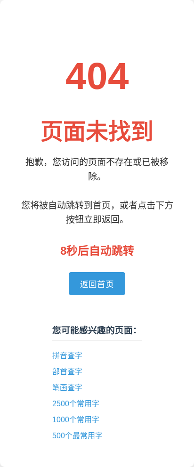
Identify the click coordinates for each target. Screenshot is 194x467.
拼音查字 (67, 356)
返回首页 (97, 284)
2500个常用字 (75, 404)
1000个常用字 (75, 420)
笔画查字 (67, 388)
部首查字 (67, 372)
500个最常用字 (77, 436)
